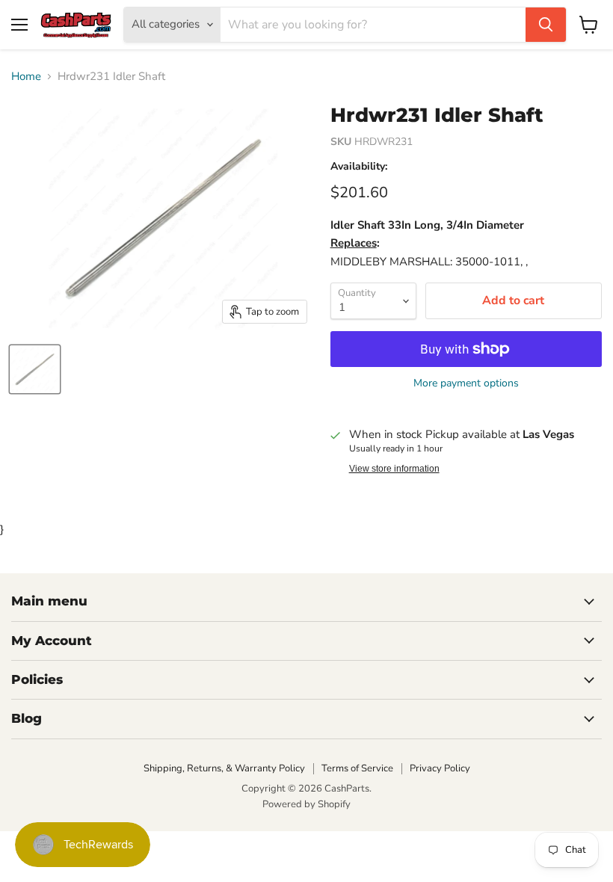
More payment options (466, 383)
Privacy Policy (440, 768)
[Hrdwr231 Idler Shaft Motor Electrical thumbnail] (35, 369)
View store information (394, 468)
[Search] (546, 24)
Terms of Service (357, 768)
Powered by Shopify (306, 804)
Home (26, 76)
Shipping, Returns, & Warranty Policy (224, 768)
